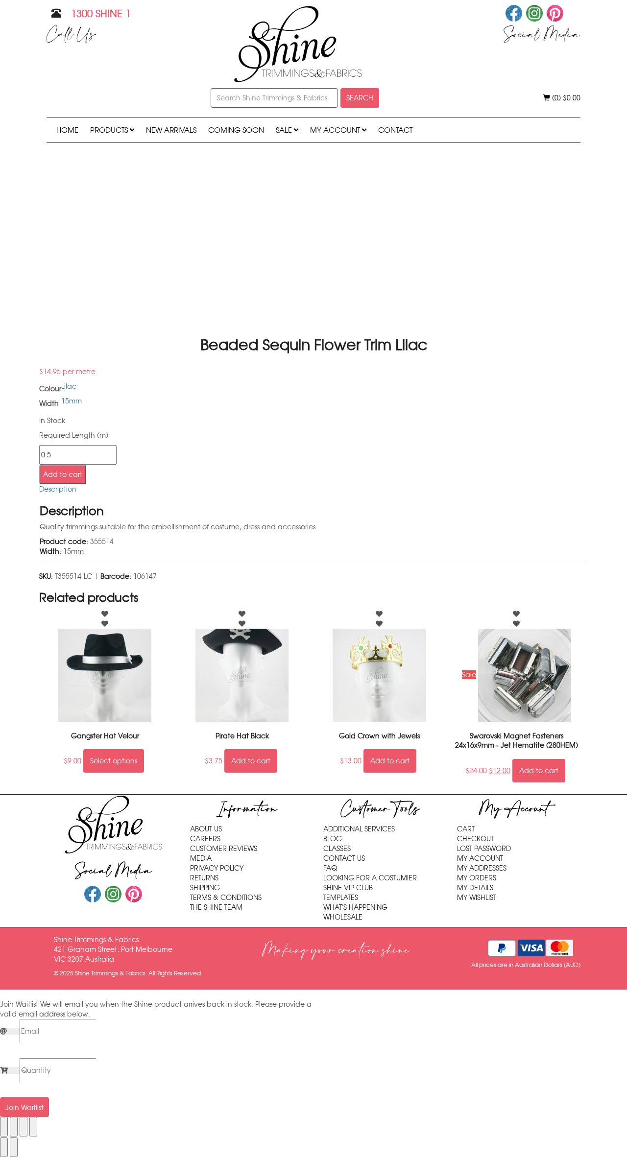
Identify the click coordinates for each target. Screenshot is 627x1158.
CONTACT (395, 130)
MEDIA (201, 858)
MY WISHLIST (476, 897)
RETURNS (204, 878)
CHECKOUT (475, 838)
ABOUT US (206, 829)
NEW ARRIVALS (171, 130)
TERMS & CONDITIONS (226, 897)
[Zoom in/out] (4, 1126)
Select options (113, 760)
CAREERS (205, 838)
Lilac (68, 386)
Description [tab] (57, 489)
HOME (67, 130)
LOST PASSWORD (484, 848)
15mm (71, 401)
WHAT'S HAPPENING (355, 907)
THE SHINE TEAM (216, 907)
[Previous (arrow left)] (4, 1147)
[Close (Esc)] (33, 1126)
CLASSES (337, 848)
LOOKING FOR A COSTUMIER (370, 878)
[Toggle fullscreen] (14, 1126)
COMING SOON (236, 130)
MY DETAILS (475, 887)
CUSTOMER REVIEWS (223, 848)
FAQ (330, 868)
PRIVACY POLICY (216, 868)
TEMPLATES (340, 897)
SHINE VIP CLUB (348, 887)
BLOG (332, 838)
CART (466, 829)
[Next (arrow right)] (14, 1147)
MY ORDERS (476, 878)
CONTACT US (344, 858)
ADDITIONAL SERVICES (359, 829)
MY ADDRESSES (481, 868)
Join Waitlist (24, 1107)
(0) (565, 98)
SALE (285, 130)
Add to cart (62, 474)
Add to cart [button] (250, 760)
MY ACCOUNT (336, 130)
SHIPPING (205, 887)
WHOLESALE (342, 917)
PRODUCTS (110, 130)
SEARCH (359, 98)
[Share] (23, 1126)
